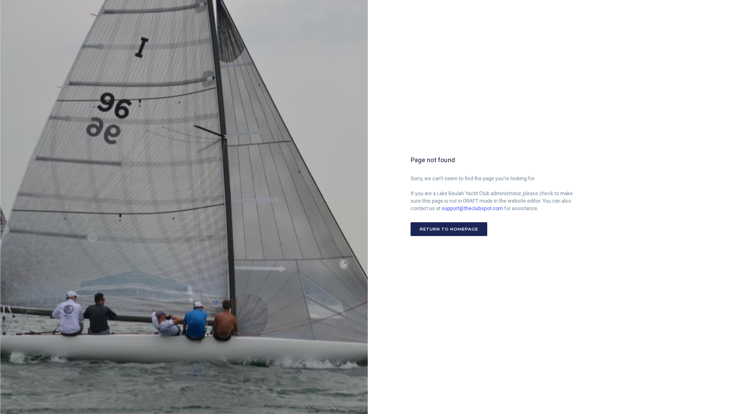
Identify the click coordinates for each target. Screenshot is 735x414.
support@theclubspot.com (472, 208)
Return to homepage (449, 229)
